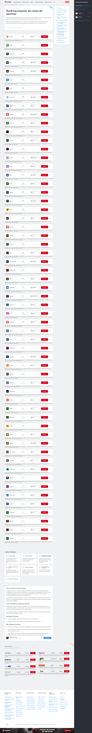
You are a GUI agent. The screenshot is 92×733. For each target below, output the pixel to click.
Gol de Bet (12, 460)
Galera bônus (18, 716)
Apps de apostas (48, 2)
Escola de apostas (52, 697)
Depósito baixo (30, 697)
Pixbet (11, 79)
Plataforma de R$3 (31, 703)
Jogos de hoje (41, 699)
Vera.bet (11, 538)
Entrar (67, 2)
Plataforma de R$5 (31, 705)
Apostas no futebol (39, 2)
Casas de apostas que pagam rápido (9, 709)
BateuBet (12, 226)
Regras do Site (63, 708)
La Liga (39, 709)
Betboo (11, 400)
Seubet (11, 201)
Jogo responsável (63, 706)
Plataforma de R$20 (31, 709)
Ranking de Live (60, 40)
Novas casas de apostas (8, 702)
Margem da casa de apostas (53, 701)
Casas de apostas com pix (9, 712)
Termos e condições (64, 704)
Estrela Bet (12, 71)
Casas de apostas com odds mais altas (9, 716)
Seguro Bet (12, 417)
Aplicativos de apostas (19, 697)
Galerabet (12, 304)
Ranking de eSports (61, 42)
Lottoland (12, 356)
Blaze (11, 88)
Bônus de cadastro (20, 708)
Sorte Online (12, 495)
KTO (10, 131)
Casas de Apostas (8, 646)
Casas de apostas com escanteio (9, 699)
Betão (11, 183)
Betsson (11, 365)
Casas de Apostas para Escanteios (62, 26)
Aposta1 (11, 503)
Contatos (62, 697)
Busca (63, 2)
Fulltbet (11, 425)
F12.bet (11, 278)
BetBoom (12, 235)
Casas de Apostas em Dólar (61, 18)
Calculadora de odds (53, 699)
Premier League (41, 707)
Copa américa (41, 701)
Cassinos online (25, 2)
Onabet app (18, 700)
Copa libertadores (41, 703)
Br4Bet (11, 408)
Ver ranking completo (80, 20)
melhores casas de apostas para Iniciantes (9, 706)
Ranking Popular (60, 34)
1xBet (11, 175)
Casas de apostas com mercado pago (9, 719)
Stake (11, 339)
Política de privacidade (62, 699)
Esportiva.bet (12, 451)
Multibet (11, 443)
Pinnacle (11, 477)
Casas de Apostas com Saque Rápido (62, 23)
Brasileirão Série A (42, 705)
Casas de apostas (17, 2)
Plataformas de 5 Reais (62, 12)
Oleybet (11, 330)
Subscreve (47, 637)
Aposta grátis (19, 710)
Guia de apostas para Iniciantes (53, 704)
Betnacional (12, 53)
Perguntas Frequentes (53, 711)
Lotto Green (12, 512)
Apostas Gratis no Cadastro (61, 15)
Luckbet (11, 434)
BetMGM (11, 296)
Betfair (11, 209)
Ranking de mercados (62, 38)
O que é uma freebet (53, 709)
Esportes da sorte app (20, 706)
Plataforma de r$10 (31, 707)
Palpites (32, 2)
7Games (11, 192)
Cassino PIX (12, 97)
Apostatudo (12, 391)
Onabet (11, 149)
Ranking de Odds (61, 36)
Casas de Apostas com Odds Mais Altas (62, 32)
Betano (11, 36)
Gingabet (11, 374)
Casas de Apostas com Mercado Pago (62, 29)
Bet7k (11, 62)
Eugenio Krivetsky (13, 637)
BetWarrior (12, 348)
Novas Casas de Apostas (62, 20)
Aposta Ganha (12, 270)
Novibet (11, 157)
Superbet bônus (19, 714)
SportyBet (12, 322)
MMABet (11, 521)
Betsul (11, 166)
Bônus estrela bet (19, 712)
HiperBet (11, 486)
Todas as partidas (41, 697)
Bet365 (11, 45)
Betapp (11, 529)
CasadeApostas (13, 261)
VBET (11, 313)
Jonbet (11, 244)
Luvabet (11, 140)
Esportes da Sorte (12, 106)
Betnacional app (19, 702)
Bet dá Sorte (12, 382)
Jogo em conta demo (53, 707)
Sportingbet (12, 287)
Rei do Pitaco (12, 469)
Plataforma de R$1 (31, 699)
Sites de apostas (8, 697)
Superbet (11, 114)
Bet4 (11, 252)
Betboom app (19, 704)
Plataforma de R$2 (31, 701)
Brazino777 (12, 123)
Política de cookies (64, 702)
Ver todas (59, 8)
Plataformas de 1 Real (61, 10)
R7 (10, 218)
